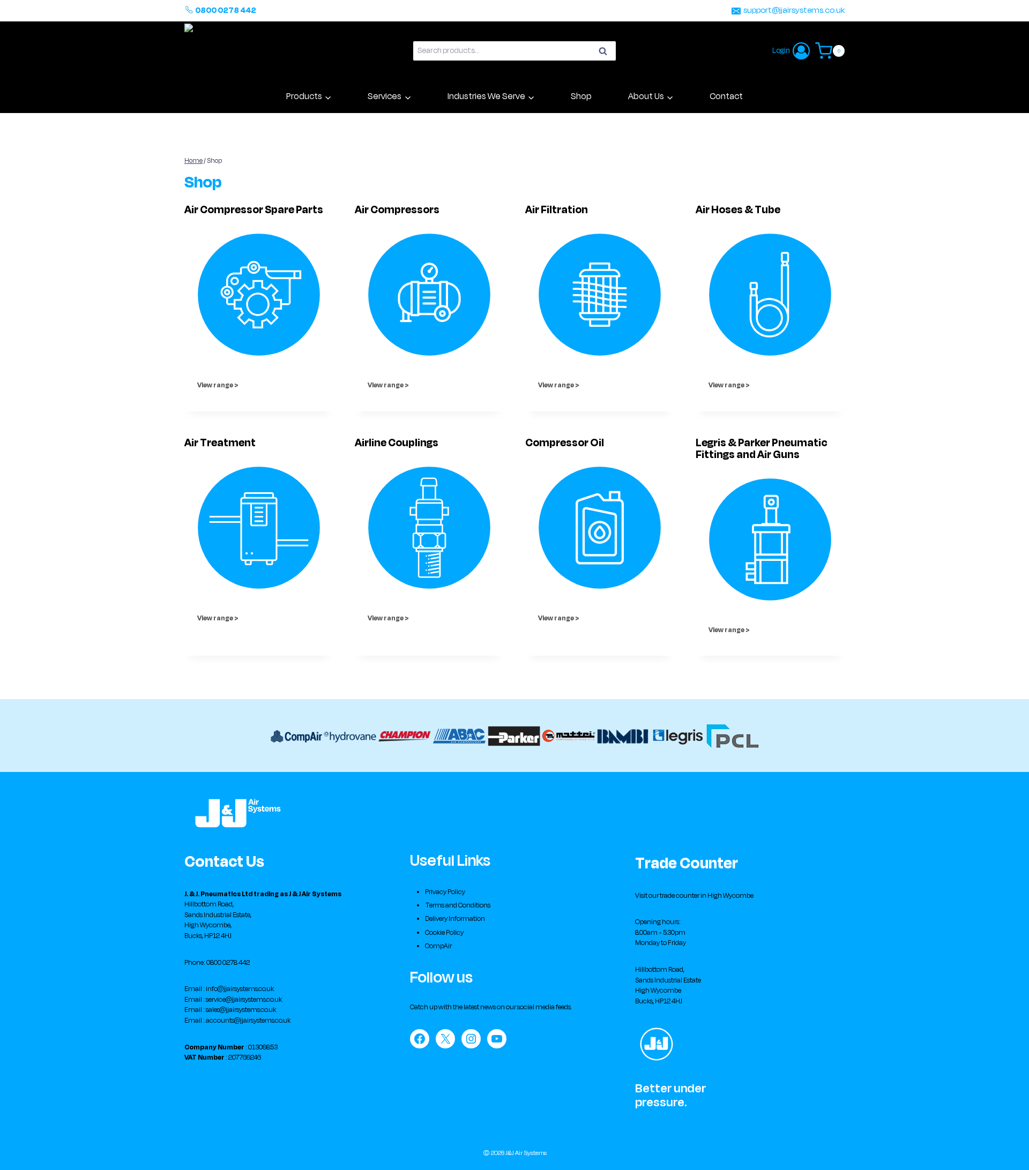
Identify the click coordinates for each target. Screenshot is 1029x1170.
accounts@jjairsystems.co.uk (248, 1020)
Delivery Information (455, 919)
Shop (581, 96)
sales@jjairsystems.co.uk (241, 1010)
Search (606, 52)
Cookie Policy (444, 933)
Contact (726, 96)
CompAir (438, 946)
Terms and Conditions (457, 905)
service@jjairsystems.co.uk (244, 999)
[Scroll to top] (1005, 1151)
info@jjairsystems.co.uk (240, 989)
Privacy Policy (445, 892)
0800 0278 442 (225, 10)
